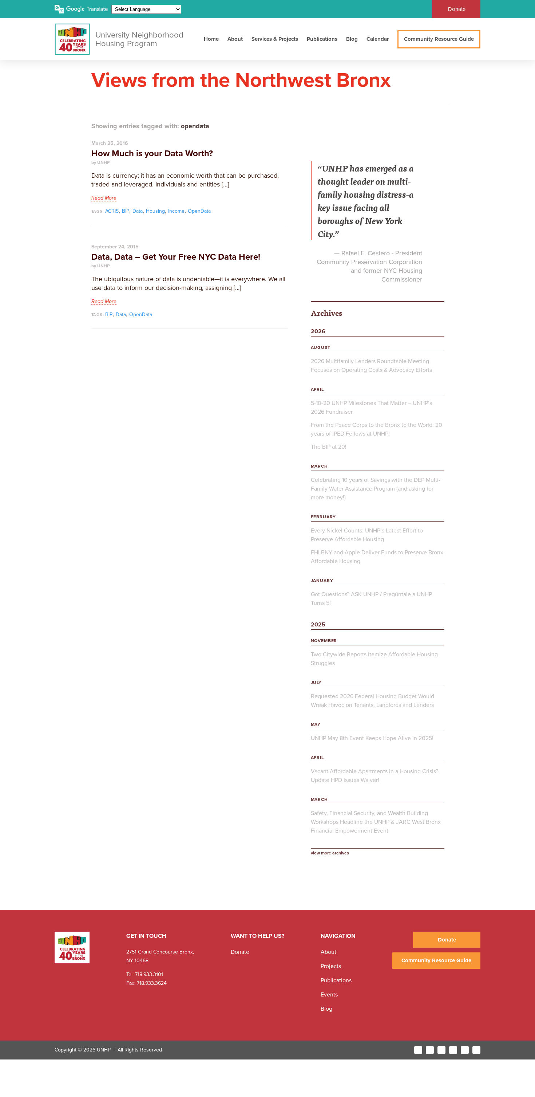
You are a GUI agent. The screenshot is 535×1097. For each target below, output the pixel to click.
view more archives (330, 853)
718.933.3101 (148, 974)
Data (137, 211)
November (324, 640)
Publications (322, 39)
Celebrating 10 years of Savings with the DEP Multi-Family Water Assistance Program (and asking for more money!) (375, 488)
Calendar (377, 39)
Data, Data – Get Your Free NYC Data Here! (175, 257)
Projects (331, 966)
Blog (352, 39)
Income (176, 211)
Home (211, 39)
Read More (103, 198)
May (316, 724)
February (323, 516)
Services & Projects (274, 39)
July (316, 682)
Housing (155, 211)
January (322, 580)
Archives (326, 313)
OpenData (199, 211)
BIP (125, 211)
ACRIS (112, 211)
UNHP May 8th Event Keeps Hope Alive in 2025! (372, 738)
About (235, 39)
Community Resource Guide (439, 39)
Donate (456, 9)
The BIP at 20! (328, 447)
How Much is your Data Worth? (152, 153)
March (319, 466)
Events (329, 994)
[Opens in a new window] (418, 1050)
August (320, 347)
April (317, 389)
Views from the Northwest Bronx (241, 80)
